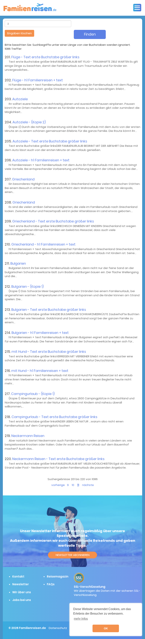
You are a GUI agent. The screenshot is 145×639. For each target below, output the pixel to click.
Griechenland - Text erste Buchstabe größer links (53, 221)
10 (73, 485)
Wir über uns (21, 592)
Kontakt (18, 576)
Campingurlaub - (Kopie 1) (33, 393)
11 (78, 485)
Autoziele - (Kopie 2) (29, 122)
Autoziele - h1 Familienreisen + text (40, 160)
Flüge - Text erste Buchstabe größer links (45, 57)
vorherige (58, 485)
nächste (88, 485)
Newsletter (20, 584)
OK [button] (106, 628)
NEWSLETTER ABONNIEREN (72, 555)
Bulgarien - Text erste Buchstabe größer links (48, 309)
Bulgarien (18, 263)
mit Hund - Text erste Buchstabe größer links (49, 351)
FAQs (51, 584)
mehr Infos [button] (81, 618)
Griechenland (23, 179)
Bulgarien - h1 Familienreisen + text (40, 332)
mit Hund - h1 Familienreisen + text (39, 370)
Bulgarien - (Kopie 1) (27, 286)
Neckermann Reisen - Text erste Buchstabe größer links (58, 458)
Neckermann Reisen (27, 435)
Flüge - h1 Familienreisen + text (37, 80)
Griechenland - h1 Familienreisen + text (43, 244)
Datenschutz (58, 628)
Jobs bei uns (21, 600)
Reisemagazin (57, 576)
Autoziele (20, 99)
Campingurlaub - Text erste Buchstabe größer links (54, 416)
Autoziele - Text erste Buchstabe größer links (49, 141)
